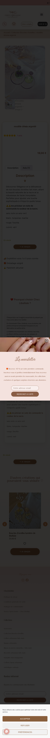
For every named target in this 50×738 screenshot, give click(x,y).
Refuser (25, 725)
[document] (25, 369)
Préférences (25, 732)
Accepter (25, 719)
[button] (47, 341)
